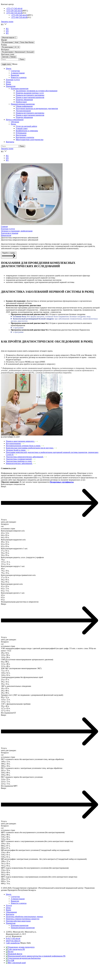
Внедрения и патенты (25, 137)
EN (7, 31)
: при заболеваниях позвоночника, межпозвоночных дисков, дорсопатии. (54, 320)
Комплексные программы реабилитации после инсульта (30, 448)
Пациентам (10, 86)
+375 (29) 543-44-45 (14, 11)
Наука (13, 124)
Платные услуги (13, 80)
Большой (30, 52)
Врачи (8, 84)
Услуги (9, 905)
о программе (18, 328)
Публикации (21, 133)
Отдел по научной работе (26, 126)
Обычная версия (8, 37)
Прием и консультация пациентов (30, 97)
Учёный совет (22, 128)
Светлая (5, 57)
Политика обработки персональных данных (24, 916)
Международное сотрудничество (29, 139)
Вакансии (15, 75)
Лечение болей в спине (16, 450)
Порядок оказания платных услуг (30, 93)
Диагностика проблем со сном (19, 461)
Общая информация (24, 106)
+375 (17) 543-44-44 (14, 8)
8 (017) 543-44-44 (13, 938)
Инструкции (21, 135)
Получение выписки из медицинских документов (37, 108)
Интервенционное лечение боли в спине (23, 446)
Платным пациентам (19, 88)
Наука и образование (15, 120)
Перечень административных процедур (22, 919)
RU (7, 29)
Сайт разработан (13, 943)
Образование (11, 912)
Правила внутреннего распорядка (30, 95)
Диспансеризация (23, 111)
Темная (13, 57)
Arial (16, 42)
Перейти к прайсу (8, 253)
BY (7, 33)
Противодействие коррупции (18, 921)
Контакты (10, 142)
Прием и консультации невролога (20, 441)
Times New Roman (27, 42)
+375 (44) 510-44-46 (14, 13)
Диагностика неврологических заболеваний (25, 457)
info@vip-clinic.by (13, 941)
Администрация (18, 73)
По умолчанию (7, 42)
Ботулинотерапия (13, 443)
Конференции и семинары (27, 131)
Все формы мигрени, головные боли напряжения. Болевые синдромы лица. (52, 316)
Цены (8, 82)
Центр (8, 68)
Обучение (15, 122)
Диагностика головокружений (19, 459)
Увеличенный (20, 52)
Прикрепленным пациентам (23, 104)
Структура (15, 71)
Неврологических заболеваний (19, 463)
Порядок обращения (24, 100)
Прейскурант (21, 102)
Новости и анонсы (18, 77)
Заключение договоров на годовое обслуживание (36, 91)
